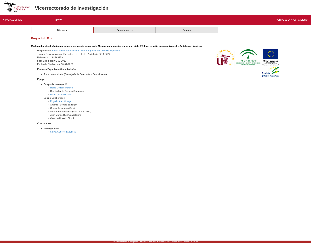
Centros (187, 30)
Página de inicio (13, 20)
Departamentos (124, 30)
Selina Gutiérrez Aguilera (63, 131)
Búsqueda (62, 30)
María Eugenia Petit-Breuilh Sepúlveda (101, 50)
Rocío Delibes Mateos (61, 87)
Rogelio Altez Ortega (60, 101)
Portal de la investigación (291, 20)
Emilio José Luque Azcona (65, 50)
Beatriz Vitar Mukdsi (60, 94)
